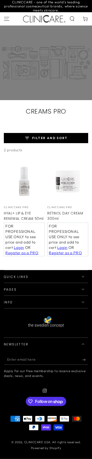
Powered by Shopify (46, 448)
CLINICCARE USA (37, 442)
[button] (72, 19)
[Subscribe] (85, 359)
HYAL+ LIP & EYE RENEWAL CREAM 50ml (24, 216)
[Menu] (6, 19)
